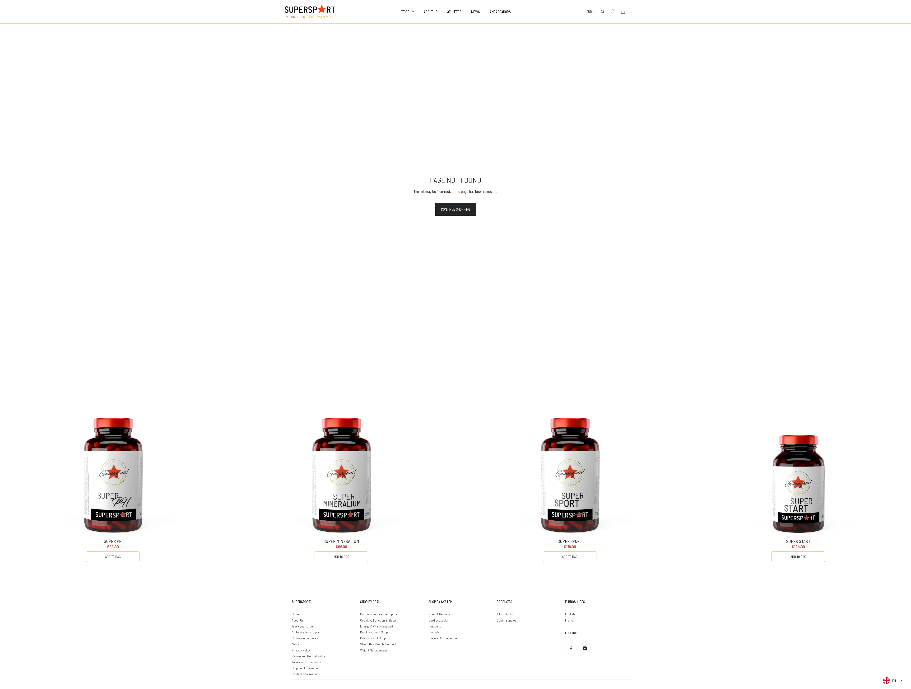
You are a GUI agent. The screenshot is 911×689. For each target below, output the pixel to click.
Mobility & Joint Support (376, 632)
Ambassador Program (306, 632)
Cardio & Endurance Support (379, 614)
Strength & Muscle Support (378, 644)
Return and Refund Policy (308, 656)
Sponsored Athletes (305, 638)
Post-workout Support (375, 638)
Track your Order (303, 626)
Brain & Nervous (439, 614)
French (570, 620)
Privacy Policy (301, 650)
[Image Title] (571, 648)
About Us (298, 620)
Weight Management (373, 650)
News (295, 644)
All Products (505, 614)
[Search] (602, 11)
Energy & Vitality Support (376, 626)
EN (894, 681)
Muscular (434, 632)
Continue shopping (455, 209)
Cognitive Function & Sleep (378, 620)
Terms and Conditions (306, 662)
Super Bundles (506, 620)
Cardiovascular (438, 620)
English (570, 614)
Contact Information (305, 674)
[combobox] (892, 680)
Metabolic (434, 626)
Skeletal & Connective (443, 638)
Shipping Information (306, 668)
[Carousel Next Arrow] (897, 473)
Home (296, 614)
